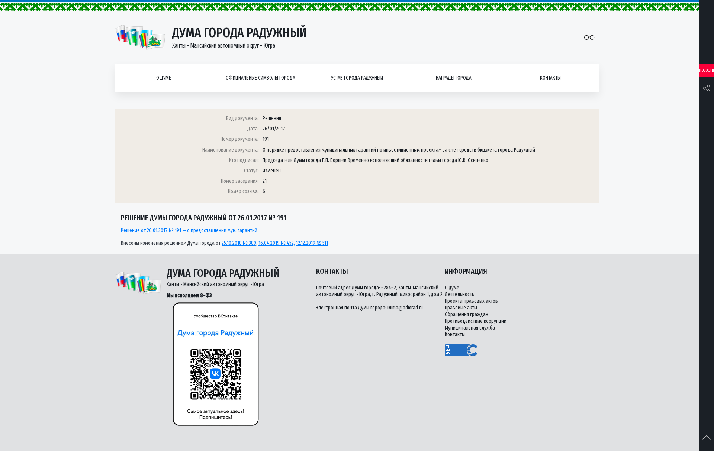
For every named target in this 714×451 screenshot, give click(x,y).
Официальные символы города (260, 78)
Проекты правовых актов (471, 301)
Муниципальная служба (470, 328)
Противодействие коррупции (475, 321)
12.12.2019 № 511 (312, 243)
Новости (706, 70)
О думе (163, 78)
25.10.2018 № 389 (239, 243)
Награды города (454, 78)
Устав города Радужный (357, 78)
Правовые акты (461, 308)
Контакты (550, 78)
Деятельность (459, 294)
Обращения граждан (466, 314)
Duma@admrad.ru (405, 308)
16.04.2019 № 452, (276, 243)
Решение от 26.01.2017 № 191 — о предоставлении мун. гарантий (189, 230)
